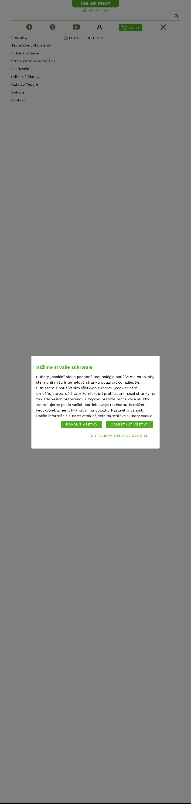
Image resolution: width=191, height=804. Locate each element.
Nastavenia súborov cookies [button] (119, 435)
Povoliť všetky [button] (81, 424)
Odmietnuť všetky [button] (129, 424)
